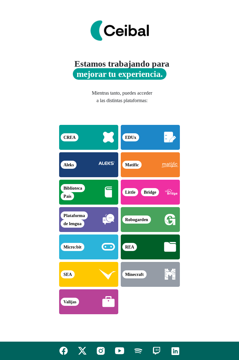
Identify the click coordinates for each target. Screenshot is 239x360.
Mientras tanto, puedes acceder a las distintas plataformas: (122, 96)
